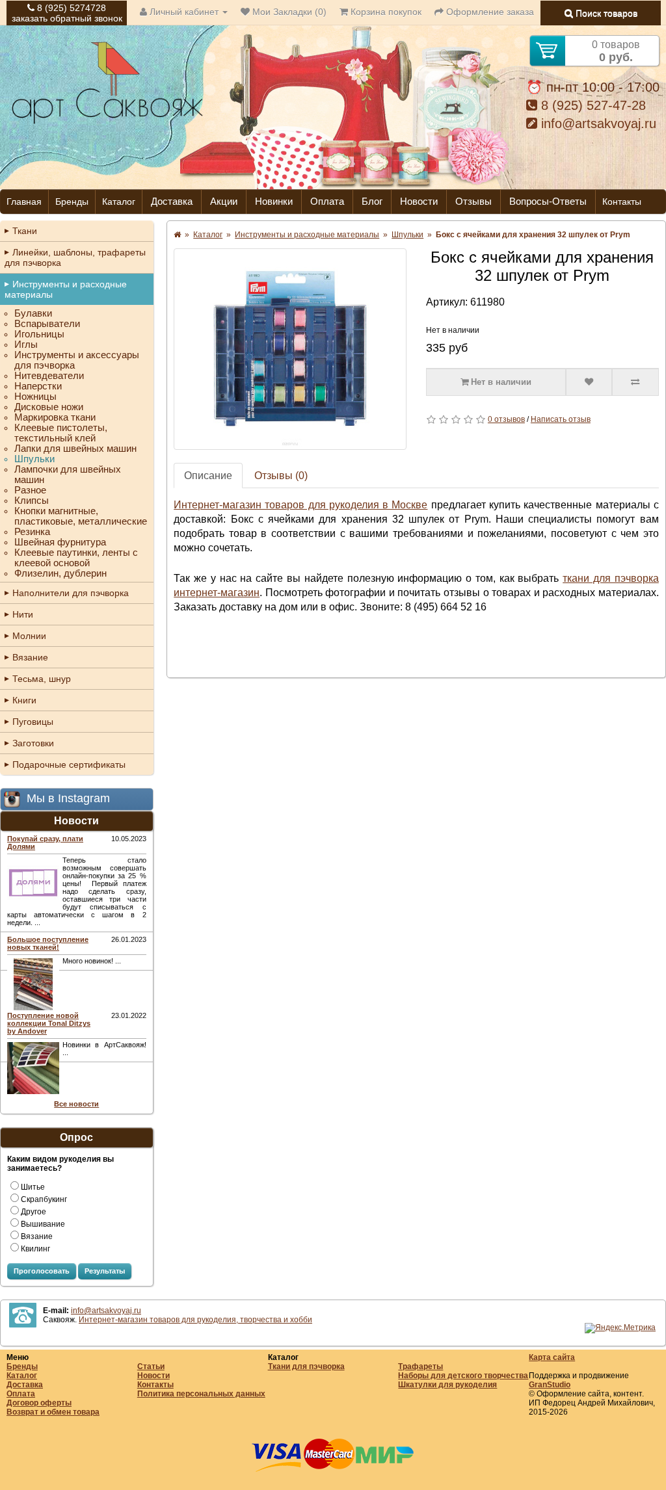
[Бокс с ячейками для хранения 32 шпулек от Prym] (290, 349)
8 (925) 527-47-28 (591, 105)
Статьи (151, 1366)
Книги (24, 700)
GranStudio (549, 1384)
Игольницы (39, 334)
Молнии (29, 636)
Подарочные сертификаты (69, 764)
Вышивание (43, 1224)
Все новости (76, 1104)
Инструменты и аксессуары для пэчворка (76, 360)
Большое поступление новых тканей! (47, 943)
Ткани (24, 231)
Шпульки (34, 459)
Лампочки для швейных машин (67, 474)
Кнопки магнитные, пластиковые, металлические (80, 516)
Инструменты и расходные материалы (66, 289)
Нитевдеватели (49, 376)
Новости (419, 201)
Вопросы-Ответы (548, 201)
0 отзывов (506, 419)
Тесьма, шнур (41, 678)
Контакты (621, 201)
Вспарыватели (47, 324)
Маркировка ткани (55, 417)
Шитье (33, 1187)
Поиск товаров (605, 13)
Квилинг (35, 1248)
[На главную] (107, 122)
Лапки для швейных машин (75, 448)
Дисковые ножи (48, 407)
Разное (30, 490)
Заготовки (33, 743)
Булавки (33, 313)
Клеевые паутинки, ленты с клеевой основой (76, 557)
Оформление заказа (489, 12)
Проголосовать (42, 1271)
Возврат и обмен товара (53, 1412)
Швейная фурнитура (60, 542)
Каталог (118, 201)
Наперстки (38, 386)
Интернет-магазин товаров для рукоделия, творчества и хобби (195, 1319)
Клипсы (31, 500)
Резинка (32, 532)
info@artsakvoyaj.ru (596, 123)
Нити (22, 614)
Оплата (327, 201)
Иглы (26, 344)
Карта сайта (552, 1357)
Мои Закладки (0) (288, 12)
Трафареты (420, 1366)
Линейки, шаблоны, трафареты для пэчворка (75, 257)
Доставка (172, 201)
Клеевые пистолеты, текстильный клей (60, 433)
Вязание (30, 657)
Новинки (274, 201)
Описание (208, 475)
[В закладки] (589, 382)
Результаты (105, 1271)
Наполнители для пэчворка (70, 593)
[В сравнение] (635, 382)
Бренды (71, 201)
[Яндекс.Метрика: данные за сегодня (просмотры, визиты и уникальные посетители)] (620, 1328)
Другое (33, 1211)
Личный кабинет (184, 12)
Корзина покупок (384, 12)
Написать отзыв (561, 419)
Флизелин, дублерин (60, 573)
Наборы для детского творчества (463, 1375)
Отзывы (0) (281, 475)
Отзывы (473, 201)
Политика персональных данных (201, 1393)
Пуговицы (32, 721)
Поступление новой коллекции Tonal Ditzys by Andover (48, 1023)
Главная (24, 201)
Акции (223, 201)
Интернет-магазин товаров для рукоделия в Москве (300, 504)
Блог (372, 201)
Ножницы (35, 396)
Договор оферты (39, 1402)
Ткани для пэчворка (306, 1366)
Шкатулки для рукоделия (447, 1384)
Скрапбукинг (44, 1199)
